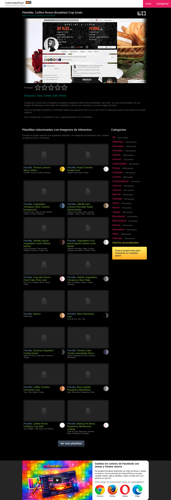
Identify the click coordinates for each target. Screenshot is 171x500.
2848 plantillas (126, 234)
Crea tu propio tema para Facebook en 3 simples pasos (127, 253)
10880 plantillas (128, 155)
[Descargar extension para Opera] (125, 490)
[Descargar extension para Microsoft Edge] (137, 490)
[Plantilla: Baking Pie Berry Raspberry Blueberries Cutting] (88, 411)
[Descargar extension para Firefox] (112, 490)
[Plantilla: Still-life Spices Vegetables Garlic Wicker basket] (44, 228)
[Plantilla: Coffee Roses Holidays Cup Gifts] (44, 411)
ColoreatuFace (15, 3)
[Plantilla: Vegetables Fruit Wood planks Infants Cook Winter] (88, 228)
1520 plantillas (132, 217)
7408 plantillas (129, 238)
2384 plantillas (128, 212)
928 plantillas (133, 221)
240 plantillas (135, 181)
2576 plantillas (126, 203)
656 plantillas (127, 208)
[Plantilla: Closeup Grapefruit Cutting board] (44, 337)
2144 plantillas (129, 186)
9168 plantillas (132, 230)
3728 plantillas (130, 173)
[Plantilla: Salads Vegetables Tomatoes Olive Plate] (88, 264)
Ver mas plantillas (71, 443)
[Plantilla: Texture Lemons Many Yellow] (44, 154)
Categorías (162, 3)
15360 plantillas (131, 142)
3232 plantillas (128, 160)
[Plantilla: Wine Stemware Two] (88, 301)
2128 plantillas (129, 199)
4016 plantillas (123, 138)
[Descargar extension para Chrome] (100, 490)
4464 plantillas (128, 195)
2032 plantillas (128, 190)
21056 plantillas (130, 151)
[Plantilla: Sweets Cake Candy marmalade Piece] (88, 337)
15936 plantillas (127, 168)
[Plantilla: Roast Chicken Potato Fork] (88, 154)
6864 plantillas (134, 164)
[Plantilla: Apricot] (44, 301)
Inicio (148, 3)
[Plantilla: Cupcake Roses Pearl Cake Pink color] (44, 264)
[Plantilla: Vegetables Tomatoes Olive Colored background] (44, 191)
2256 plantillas (131, 146)
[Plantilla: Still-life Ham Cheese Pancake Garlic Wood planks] (88, 191)
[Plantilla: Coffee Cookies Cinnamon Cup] (44, 374)
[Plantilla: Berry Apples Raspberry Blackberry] (88, 374)
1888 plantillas (128, 177)
